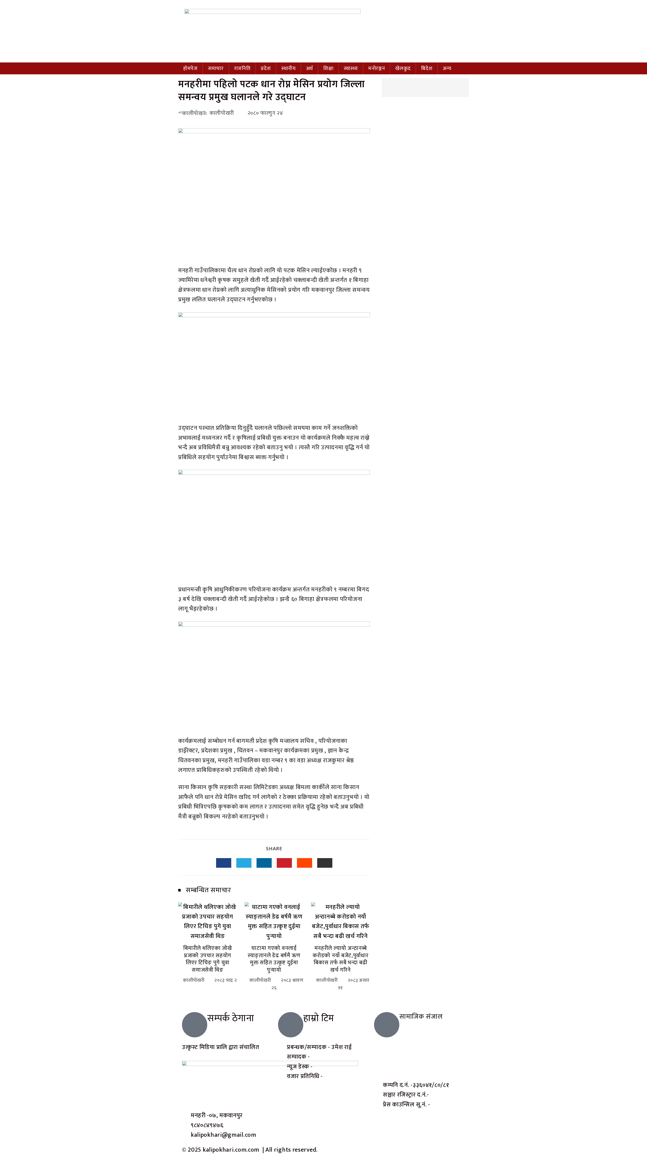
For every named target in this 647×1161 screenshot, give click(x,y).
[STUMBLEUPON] (304, 863)
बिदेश (426, 68)
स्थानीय (288, 68)
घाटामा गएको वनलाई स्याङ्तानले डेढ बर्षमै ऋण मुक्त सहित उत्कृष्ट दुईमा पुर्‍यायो (274, 959)
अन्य (447, 68)
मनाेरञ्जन (376, 68)
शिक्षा (328, 68)
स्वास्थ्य (351, 68)
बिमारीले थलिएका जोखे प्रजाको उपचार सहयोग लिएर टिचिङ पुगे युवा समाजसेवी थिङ (207, 959)
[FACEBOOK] (223, 863)
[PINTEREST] (284, 863)
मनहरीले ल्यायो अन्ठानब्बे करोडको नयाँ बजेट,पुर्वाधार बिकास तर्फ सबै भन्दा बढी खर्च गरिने (340, 959)
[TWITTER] (243, 863)
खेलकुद (403, 68)
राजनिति (242, 68)
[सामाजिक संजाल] (386, 1024)
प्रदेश (266, 68)
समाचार (216, 68)
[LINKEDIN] (264, 863)
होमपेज (190, 68)
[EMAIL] (324, 863)
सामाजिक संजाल (421, 1016)
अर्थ (309, 68)
